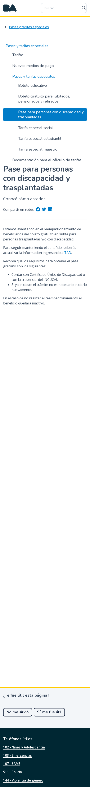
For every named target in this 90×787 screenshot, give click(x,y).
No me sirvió (17, 712)
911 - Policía (12, 772)
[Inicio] (10, 8)
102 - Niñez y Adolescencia (24, 747)
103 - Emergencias (17, 755)
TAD (67, 252)
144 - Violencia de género (23, 780)
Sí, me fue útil (49, 712)
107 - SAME (11, 763)
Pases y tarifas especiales (29, 27)
